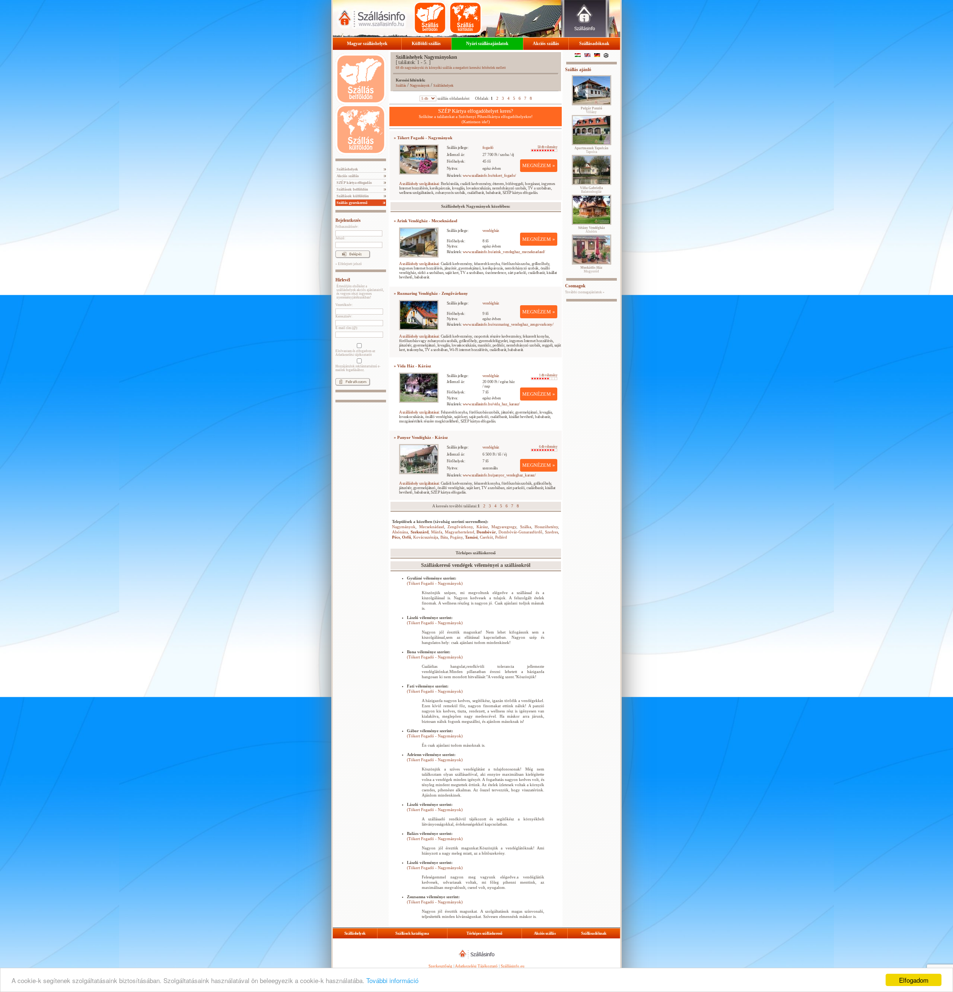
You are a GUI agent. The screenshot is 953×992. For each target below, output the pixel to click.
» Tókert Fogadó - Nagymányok (423, 137)
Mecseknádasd (431, 526)
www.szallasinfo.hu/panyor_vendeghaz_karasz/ (499, 475)
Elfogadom (913, 980)
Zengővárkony (460, 526)
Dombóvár (486, 532)
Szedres (551, 532)
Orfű (406, 537)
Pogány (456, 537)
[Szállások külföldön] (465, 17)
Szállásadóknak (594, 43)
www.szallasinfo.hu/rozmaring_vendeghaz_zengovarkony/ (508, 324)
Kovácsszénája (425, 537)
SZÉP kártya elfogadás (353, 183)
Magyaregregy (503, 526)
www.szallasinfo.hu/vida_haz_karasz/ (491, 404)
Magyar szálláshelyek (367, 43)
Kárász (482, 526)
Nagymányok (420, 85)
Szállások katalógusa (412, 933)
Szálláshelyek (346, 169)
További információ (392, 980)
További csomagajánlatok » (585, 292)
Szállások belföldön (351, 189)
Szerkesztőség (440, 966)
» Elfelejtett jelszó (348, 264)
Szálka (525, 526)
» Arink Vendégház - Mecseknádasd (425, 221)
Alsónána (400, 532)
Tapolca (591, 150)
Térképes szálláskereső (484, 933)
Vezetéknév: (344, 305)
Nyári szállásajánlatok (487, 43)
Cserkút (486, 537)
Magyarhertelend (459, 532)
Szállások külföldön (352, 196)
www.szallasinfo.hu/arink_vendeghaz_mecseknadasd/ (504, 251)
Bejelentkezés (348, 220)
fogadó (488, 147)
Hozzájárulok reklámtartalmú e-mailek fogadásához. (357, 368)
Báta (444, 537)
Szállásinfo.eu (513, 966)
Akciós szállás (546, 43)
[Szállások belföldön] (430, 17)
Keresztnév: (344, 316)
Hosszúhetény (546, 526)
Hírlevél (342, 280)
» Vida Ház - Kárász (412, 366)
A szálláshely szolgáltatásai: (419, 183)
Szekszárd (419, 532)
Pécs (396, 537)
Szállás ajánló (578, 69)
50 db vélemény (547, 147)
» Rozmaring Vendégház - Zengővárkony (431, 293)
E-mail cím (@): (346, 328)
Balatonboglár (591, 190)
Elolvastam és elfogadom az (355, 353)
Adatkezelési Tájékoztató (476, 966)
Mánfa (436, 532)
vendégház (490, 230)
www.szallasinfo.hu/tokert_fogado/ (489, 175)
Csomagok (575, 285)
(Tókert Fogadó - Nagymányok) (435, 583)
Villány (591, 110)
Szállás (401, 85)
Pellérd (501, 537)
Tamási (471, 537)
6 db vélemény (548, 447)
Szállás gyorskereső (351, 203)
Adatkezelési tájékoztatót (353, 355)
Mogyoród (591, 269)
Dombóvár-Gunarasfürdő (520, 532)
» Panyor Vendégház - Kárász (421, 437)
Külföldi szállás (426, 43)
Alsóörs (591, 229)
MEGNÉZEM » (538, 165)
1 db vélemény (548, 375)
